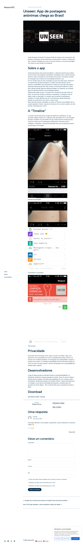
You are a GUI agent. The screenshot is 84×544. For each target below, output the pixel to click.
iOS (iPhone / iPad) (33, 396)
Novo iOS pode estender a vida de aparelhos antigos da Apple (41, 504)
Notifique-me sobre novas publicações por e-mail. (42, 485)
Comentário (31, 442)
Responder (72, 432)
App (54, 407)
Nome (30, 459)
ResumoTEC (9, 7)
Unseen (58, 407)
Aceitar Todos (75, 538)
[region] (66, 534)
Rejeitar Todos (66, 538)
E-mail (30, 466)
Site (29, 472)
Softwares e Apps (58, 403)
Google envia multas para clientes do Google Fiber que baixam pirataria (46, 500)
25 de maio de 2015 (37, 418)
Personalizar (58, 538)
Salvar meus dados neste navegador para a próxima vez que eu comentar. (48, 479)
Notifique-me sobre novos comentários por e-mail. (42, 482)
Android (42, 396)
